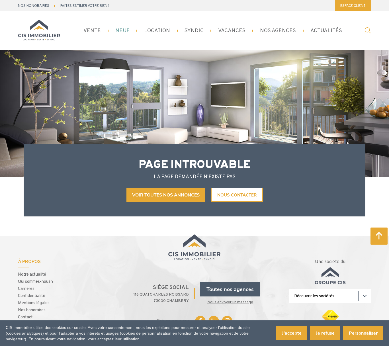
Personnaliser (363, 333)
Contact (25, 317)
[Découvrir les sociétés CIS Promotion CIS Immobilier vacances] (330, 296)
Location (157, 30)
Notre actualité (32, 274)
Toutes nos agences (230, 289)
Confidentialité (31, 295)
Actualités (326, 30)
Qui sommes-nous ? (36, 281)
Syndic (194, 30)
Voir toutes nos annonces (166, 195)
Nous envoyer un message (230, 301)
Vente (92, 30)
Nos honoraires (32, 309)
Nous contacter (237, 195)
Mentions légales (34, 302)
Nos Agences (278, 30)
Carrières (26, 288)
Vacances (231, 30)
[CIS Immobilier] (39, 30)
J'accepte (292, 333)
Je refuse (325, 333)
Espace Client (353, 5)
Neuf (122, 30)
